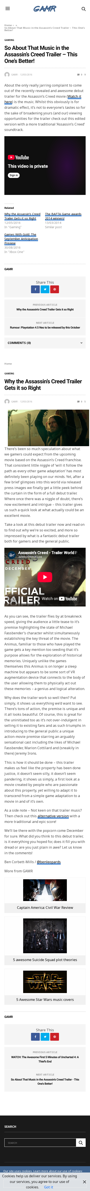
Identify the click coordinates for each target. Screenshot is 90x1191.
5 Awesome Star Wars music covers (45, 999)
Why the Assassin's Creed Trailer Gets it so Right (45, 309)
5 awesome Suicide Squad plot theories (45, 959)
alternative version (53, 816)
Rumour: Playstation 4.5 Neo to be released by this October (45, 327)
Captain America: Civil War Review (45, 907)
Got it (48, 1187)
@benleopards (49, 861)
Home (8, 25)
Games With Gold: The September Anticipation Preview (21, 238)
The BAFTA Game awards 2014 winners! (63, 216)
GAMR (14, 74)
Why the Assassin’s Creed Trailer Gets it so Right (22, 216)
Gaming (9, 40)
